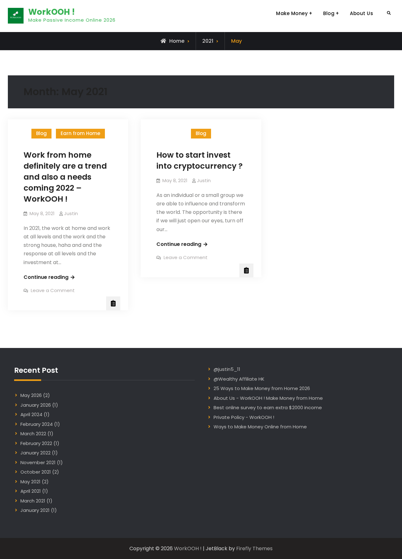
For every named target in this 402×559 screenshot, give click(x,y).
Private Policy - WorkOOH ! (244, 417)
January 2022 (35, 452)
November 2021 (38, 462)
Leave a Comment (53, 290)
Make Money (292, 13)
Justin (71, 213)
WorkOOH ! (51, 12)
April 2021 (30, 491)
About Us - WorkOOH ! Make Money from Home (268, 398)
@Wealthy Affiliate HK (239, 379)
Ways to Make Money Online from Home (260, 426)
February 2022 (36, 443)
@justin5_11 (227, 369)
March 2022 (33, 433)
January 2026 (35, 405)
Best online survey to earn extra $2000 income (268, 407)
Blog (328, 13)
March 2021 (32, 500)
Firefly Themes (254, 548)
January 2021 (35, 510)
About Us (361, 13)
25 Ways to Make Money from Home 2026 (262, 388)
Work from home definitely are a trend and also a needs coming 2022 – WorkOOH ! (65, 176)
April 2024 (31, 414)
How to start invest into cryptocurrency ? (199, 160)
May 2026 (31, 395)
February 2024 (36, 424)
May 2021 (30, 481)
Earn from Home (80, 133)
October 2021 (35, 472)
